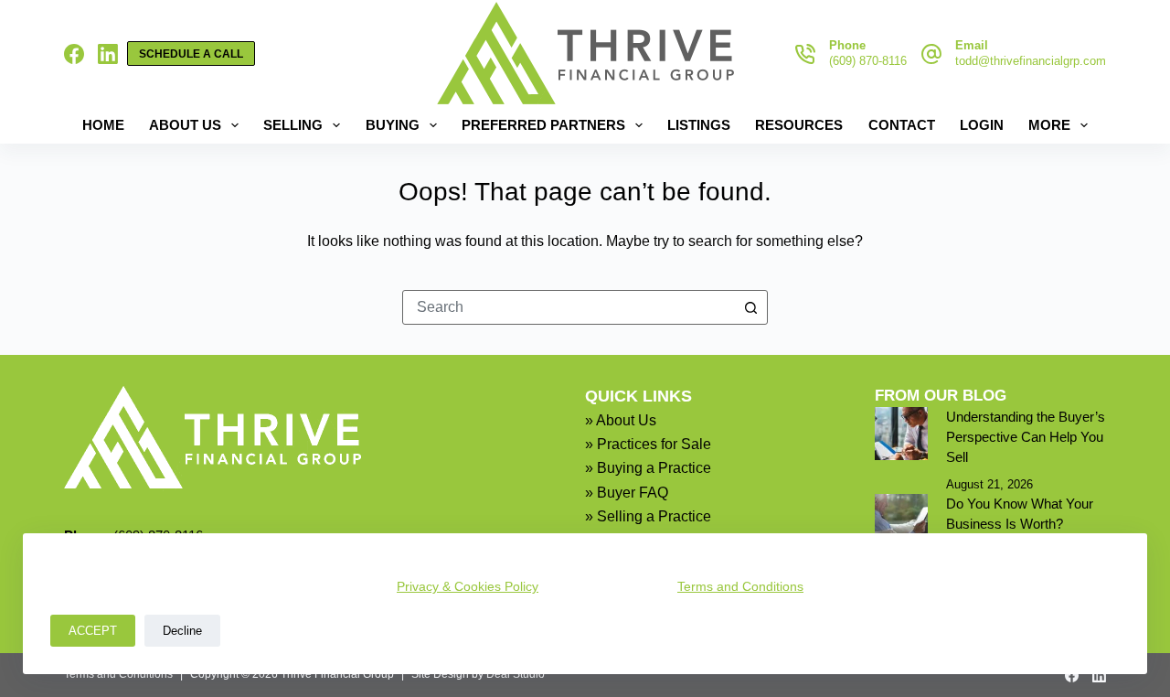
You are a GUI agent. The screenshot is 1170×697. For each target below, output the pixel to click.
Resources (799, 125)
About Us (185, 125)
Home (103, 125)
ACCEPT (93, 631)
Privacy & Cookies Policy (467, 586)
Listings (698, 125)
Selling (293, 125)
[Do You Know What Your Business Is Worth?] (901, 520)
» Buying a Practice (648, 468)
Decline (182, 631)
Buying (393, 125)
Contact (901, 125)
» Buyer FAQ (626, 492)
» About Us (620, 420)
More (1049, 125)
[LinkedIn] (108, 54)
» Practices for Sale (648, 444)
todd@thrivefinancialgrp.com (1030, 61)
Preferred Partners (543, 125)
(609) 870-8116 (868, 61)
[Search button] (750, 307)
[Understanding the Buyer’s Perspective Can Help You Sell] (901, 433)
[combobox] (568, 307)
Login (982, 125)
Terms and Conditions (740, 586)
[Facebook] (74, 54)
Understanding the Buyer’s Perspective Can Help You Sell (1025, 437)
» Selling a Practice (648, 516)
